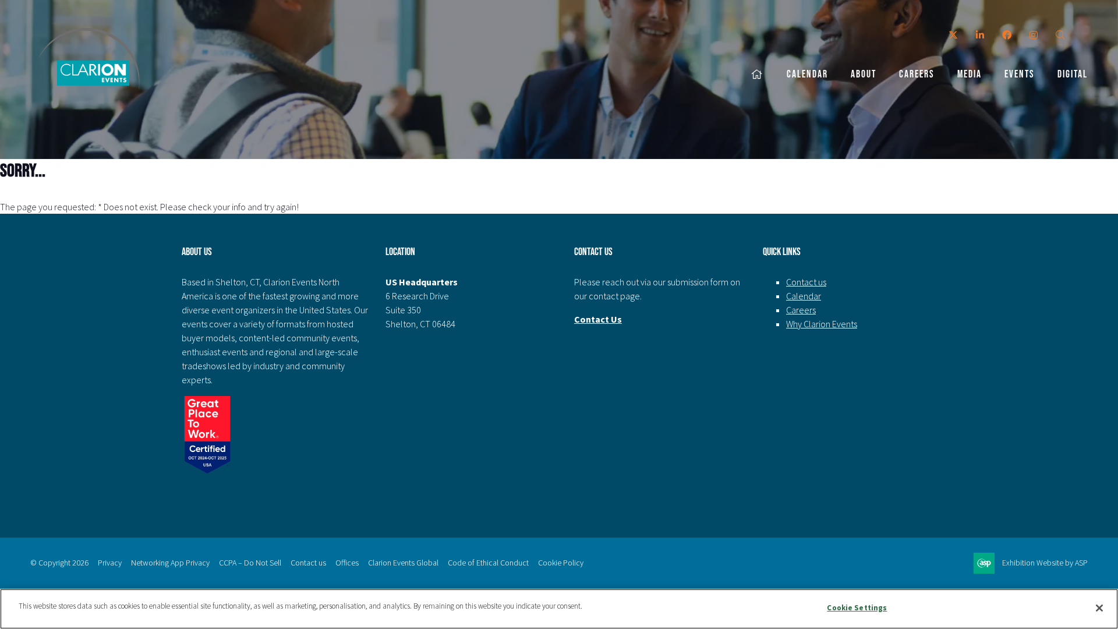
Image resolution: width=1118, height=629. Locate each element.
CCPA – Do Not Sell (250, 562)
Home (757, 75)
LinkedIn (979, 35)
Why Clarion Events (821, 324)
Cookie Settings (857, 608)
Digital (1072, 74)
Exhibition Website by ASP (1045, 562)
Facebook (1006, 35)
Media (969, 74)
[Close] (1099, 608)
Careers (917, 74)
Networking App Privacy (170, 562)
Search (1060, 35)
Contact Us (598, 319)
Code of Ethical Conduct (488, 562)
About (863, 74)
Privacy (110, 562)
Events (1019, 74)
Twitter (952, 35)
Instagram (1033, 35)
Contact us (806, 282)
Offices (347, 562)
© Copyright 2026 (59, 562)
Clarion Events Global (403, 562)
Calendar (807, 74)
